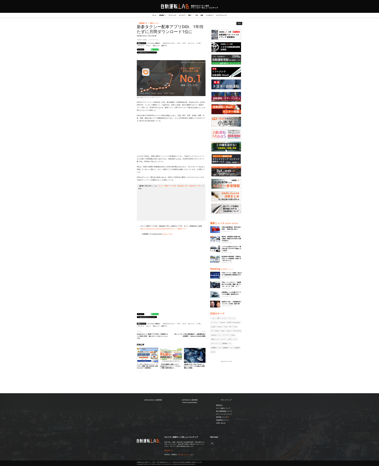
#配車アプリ (182, 229)
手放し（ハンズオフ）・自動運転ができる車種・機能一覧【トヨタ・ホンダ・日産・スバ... (231, 284)
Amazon (229, 331)
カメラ (235, 339)
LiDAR (229, 339)
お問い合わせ (221, 423)
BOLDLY (223, 322)
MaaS (233, 335)
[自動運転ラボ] (189, 6)
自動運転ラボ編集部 (142, 39)
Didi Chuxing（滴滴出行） (154, 43)
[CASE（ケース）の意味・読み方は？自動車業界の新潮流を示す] (215, 275)
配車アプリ (164, 45)
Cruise (235, 327)
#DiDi (168, 229)
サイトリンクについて (224, 414)
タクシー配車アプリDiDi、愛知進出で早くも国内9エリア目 (180, 186)
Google (213, 327)
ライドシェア (172, 15)
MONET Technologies (233, 322)
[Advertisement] (171, 138)
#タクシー (173, 229)
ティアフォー (215, 322)
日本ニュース (156, 45)
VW (212, 331)
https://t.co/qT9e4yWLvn (148, 229)
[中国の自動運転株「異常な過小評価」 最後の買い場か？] (215, 229)
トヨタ (213, 318)
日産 (218, 318)
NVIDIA (217, 331)
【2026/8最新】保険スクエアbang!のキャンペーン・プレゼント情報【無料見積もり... (170, 366)
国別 (189, 15)
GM (230, 327)
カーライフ (182, 15)
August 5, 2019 (167, 234)
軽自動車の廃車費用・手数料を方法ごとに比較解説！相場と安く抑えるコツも (231, 258)
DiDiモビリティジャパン (169, 43)
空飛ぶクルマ (215, 339)
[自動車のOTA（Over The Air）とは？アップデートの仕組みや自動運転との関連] (194, 355)
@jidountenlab (161, 229)
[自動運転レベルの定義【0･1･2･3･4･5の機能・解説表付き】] (215, 294)
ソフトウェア (225, 335)
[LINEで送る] (155, 49)
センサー (223, 339)
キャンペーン (191, 43)
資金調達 (237, 348)
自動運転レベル (226, 343)
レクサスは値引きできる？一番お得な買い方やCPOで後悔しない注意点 (231, 248)
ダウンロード (141, 45)
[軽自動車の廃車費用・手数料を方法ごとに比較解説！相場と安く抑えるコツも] (215, 259)
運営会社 (219, 405)
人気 (196, 15)
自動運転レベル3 (216, 348)
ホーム (154, 15)
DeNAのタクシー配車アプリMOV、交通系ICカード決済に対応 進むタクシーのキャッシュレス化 (152, 336)
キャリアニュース (221, 15)
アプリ (178, 43)
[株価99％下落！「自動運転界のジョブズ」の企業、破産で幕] (215, 304)
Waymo (219, 327)
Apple (223, 331)
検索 (202, 15)
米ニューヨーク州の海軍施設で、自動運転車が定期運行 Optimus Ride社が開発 (189, 335)
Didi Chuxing (237, 331)
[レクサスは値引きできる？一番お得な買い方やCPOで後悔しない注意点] (215, 249)
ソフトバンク (231, 318)
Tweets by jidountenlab (189, 402)
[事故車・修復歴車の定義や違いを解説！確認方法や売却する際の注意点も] (215, 239)
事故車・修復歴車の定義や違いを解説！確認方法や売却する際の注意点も (231, 238)
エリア (184, 43)
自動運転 (161, 15)
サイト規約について (223, 408)
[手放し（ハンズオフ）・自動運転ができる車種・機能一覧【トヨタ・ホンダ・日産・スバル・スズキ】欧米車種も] (215, 284)
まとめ (213, 352)
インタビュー (210, 15)
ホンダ (223, 318)
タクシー (148, 45)
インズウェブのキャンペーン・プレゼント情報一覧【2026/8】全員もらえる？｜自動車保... (147, 366)
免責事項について (222, 420)
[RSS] (212, 443)
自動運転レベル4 (227, 348)
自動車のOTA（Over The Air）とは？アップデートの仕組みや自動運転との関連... (194, 366)
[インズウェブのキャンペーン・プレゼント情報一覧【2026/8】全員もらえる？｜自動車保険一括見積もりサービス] (147, 355)
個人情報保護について (224, 411)
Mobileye (214, 335)
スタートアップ (215, 343)
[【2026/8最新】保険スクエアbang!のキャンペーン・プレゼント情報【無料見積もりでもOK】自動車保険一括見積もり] (171, 355)
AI (219, 335)
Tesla (225, 327)
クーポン (199, 43)
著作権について (221, 417)
